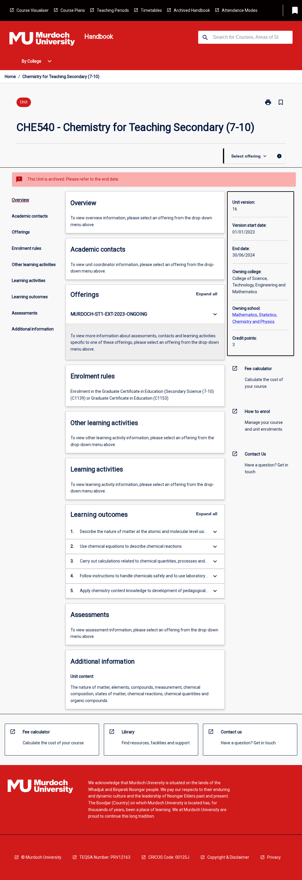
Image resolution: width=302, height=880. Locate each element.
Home (10, 76)
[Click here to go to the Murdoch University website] (42, 40)
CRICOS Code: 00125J (168, 857)
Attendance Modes (239, 10)
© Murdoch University (41, 857)
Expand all (206, 293)
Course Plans (72, 10)
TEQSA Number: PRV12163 (104, 857)
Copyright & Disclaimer (228, 857)
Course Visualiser (33, 10)
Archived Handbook (192, 10)
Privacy (274, 857)
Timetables (151, 10)
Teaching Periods (113, 10)
